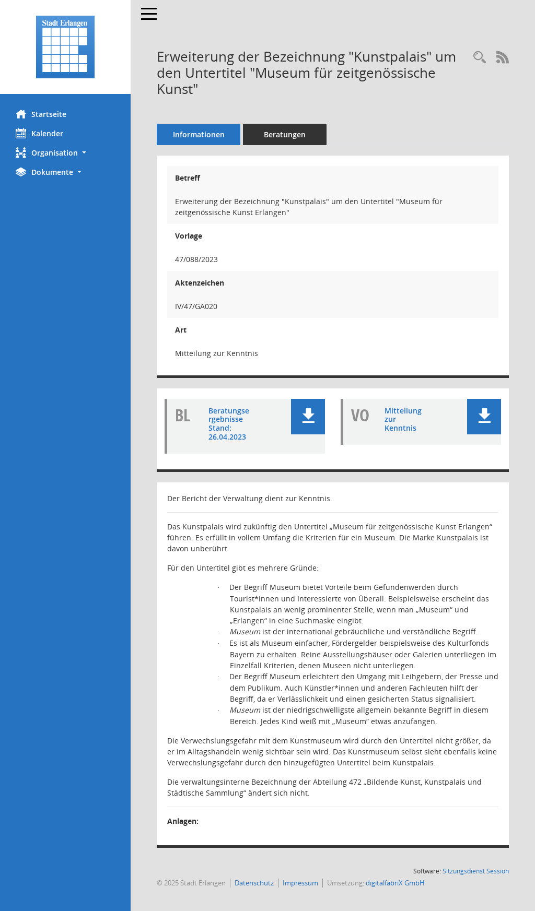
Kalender (47, 133)
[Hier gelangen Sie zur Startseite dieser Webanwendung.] (65, 47)
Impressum (300, 883)
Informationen (199, 134)
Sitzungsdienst (476, 871)
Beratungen (285, 134)
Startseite (48, 114)
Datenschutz (254, 883)
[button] (65, 152)
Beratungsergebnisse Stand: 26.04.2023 (228, 424)
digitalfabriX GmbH (395, 883)
